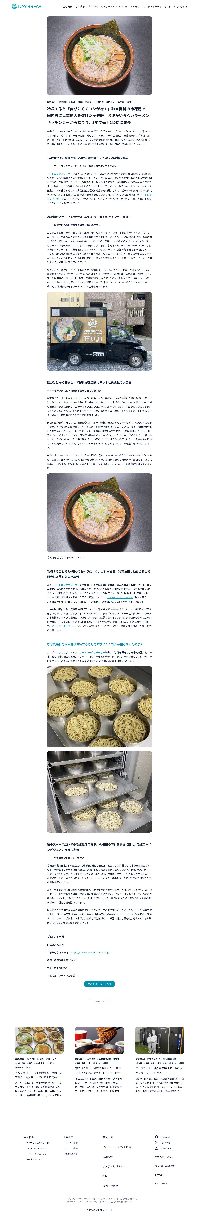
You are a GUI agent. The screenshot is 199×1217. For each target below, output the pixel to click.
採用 (167, 6)
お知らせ (135, 6)
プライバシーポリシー (165, 1157)
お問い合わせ (180, 6)
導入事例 (93, 6)
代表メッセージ (33, 1159)
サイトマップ (161, 1183)
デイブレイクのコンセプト (38, 1143)
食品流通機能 (71, 1153)
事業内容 (80, 6)
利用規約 (159, 1174)
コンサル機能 (71, 1148)
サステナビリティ (152, 6)
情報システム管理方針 (165, 1165)
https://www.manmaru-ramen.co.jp (90, 952)
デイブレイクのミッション (38, 1148)
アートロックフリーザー (60, 173)
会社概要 (67, 6)
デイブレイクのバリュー (37, 1153)
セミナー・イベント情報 (114, 6)
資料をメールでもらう (99, 984)
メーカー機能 (71, 1143)
